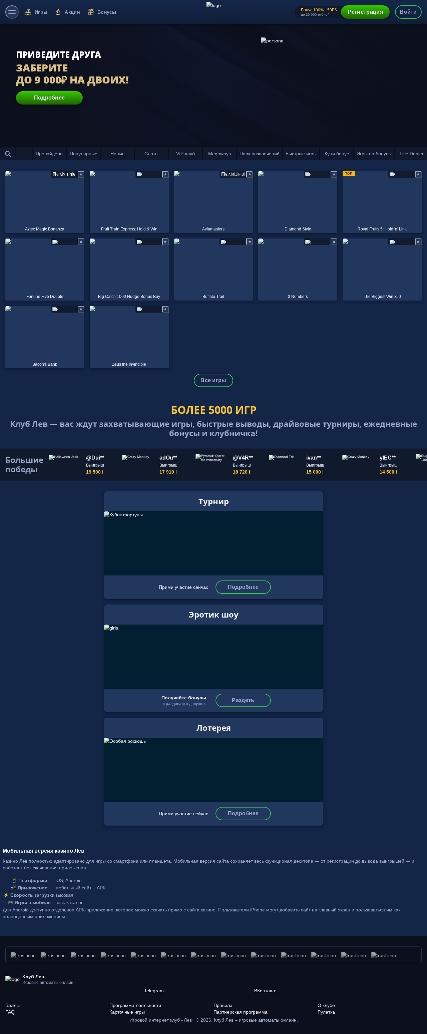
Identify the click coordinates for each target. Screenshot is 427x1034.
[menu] (12, 12)
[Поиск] (8, 153)
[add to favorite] (81, 174)
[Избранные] (24, 153)
